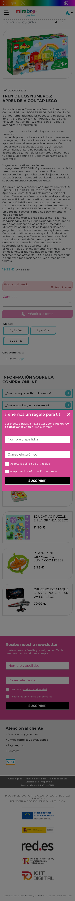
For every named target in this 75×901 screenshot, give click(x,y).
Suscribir (37, 481)
